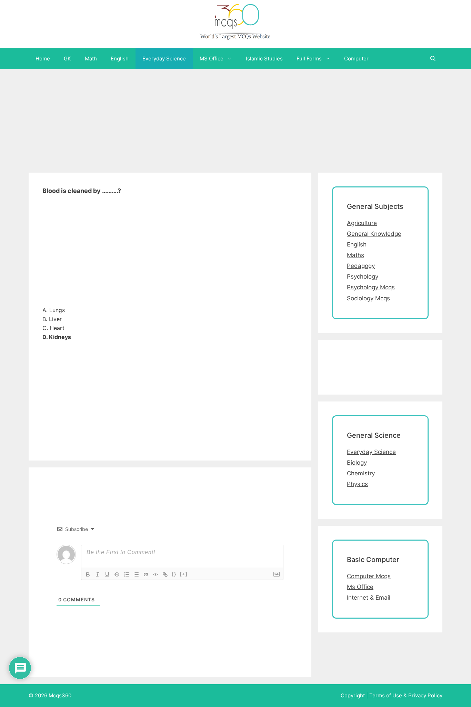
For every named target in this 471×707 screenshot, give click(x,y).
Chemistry (361, 473)
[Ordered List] (126, 574)
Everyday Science (164, 58)
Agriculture (362, 223)
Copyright (353, 695)
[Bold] (88, 574)
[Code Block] (155, 574)
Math (91, 58)
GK (67, 58)
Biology (357, 462)
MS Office (211, 58)
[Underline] (107, 574)
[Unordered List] (136, 574)
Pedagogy (361, 265)
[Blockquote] (146, 574)
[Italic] (97, 574)
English (120, 58)
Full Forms (309, 58)
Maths (355, 255)
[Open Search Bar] (432, 58)
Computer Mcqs (369, 576)
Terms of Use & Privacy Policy (405, 695)
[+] (184, 574)
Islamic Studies (264, 58)
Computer (356, 58)
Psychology (362, 276)
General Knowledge (374, 233)
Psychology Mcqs (371, 287)
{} (174, 574)
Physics (357, 484)
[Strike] (117, 574)
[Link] (165, 574)
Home (43, 58)
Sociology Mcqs (368, 298)
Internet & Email (368, 597)
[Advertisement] (207, 117)
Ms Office (360, 586)
